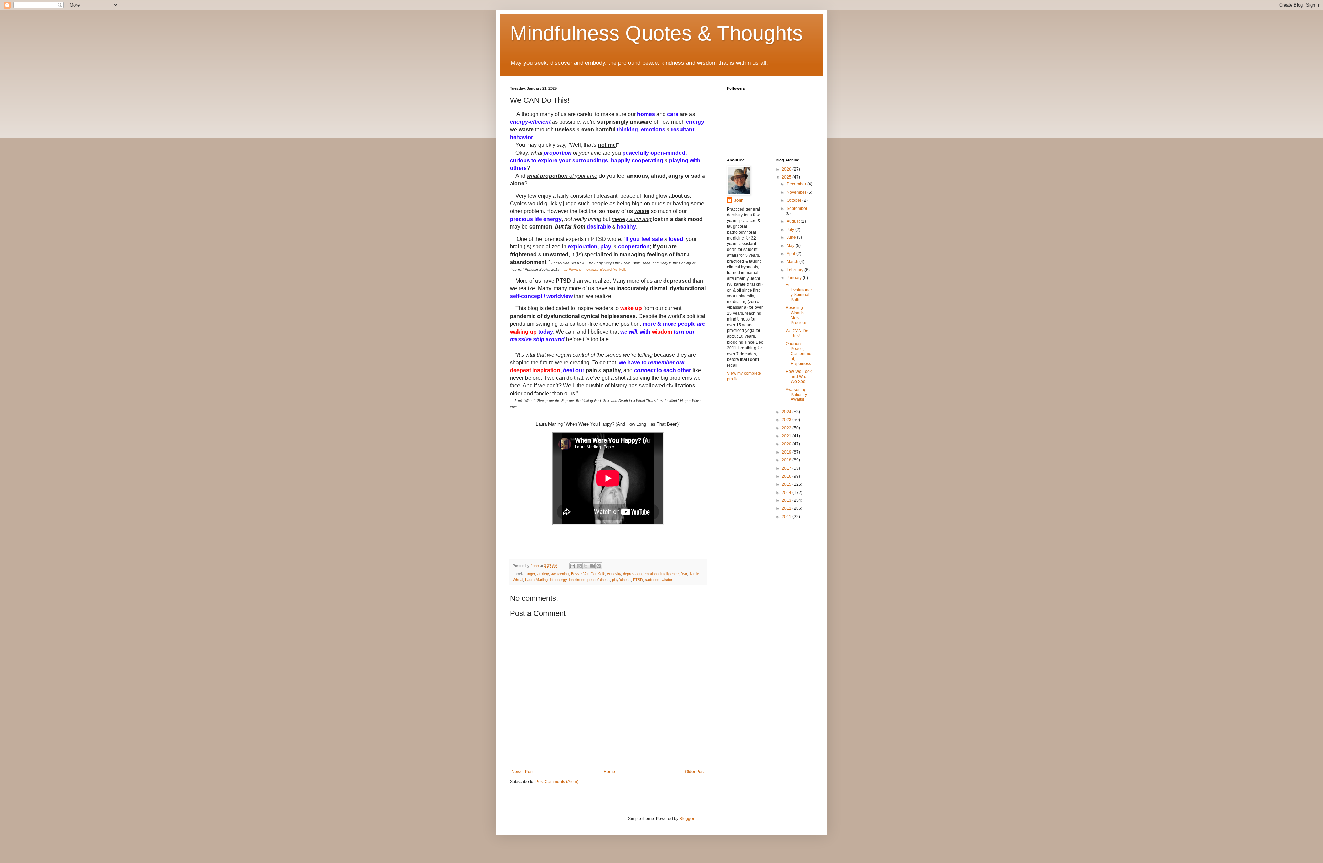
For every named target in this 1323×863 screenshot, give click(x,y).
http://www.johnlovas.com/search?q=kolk (594, 269)
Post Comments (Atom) (556, 781)
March (793, 261)
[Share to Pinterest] (598, 565)
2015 (787, 484)
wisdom (668, 580)
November (797, 192)
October (794, 200)
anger (530, 574)
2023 (787, 419)
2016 (787, 476)
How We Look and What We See (799, 376)
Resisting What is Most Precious (796, 315)
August (794, 221)
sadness (652, 580)
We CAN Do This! (797, 333)
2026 (787, 169)
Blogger (686, 818)
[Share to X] (585, 565)
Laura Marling (536, 580)
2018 (787, 460)
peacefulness (598, 580)
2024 (787, 411)
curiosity (614, 574)
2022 (787, 428)
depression (632, 574)
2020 (787, 443)
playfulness (621, 580)
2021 (787, 436)
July (791, 229)
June (792, 237)
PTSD (638, 580)
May (791, 245)
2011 (787, 516)
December (797, 184)
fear (684, 574)
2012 (787, 508)
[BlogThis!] (579, 565)
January (795, 277)
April (791, 253)
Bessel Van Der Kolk (588, 574)
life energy (558, 580)
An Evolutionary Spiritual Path (799, 292)
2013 (787, 500)
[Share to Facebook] (592, 565)
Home (609, 771)
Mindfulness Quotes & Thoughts (656, 33)
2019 (787, 452)
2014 (787, 492)
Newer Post (522, 771)
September (797, 208)
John (738, 200)
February (795, 269)
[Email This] (572, 565)
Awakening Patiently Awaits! (796, 394)
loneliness (577, 580)
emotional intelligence (661, 574)
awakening (560, 574)
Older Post (695, 771)
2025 (787, 177)
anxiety (543, 574)
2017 (787, 468)
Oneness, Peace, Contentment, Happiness (798, 353)
